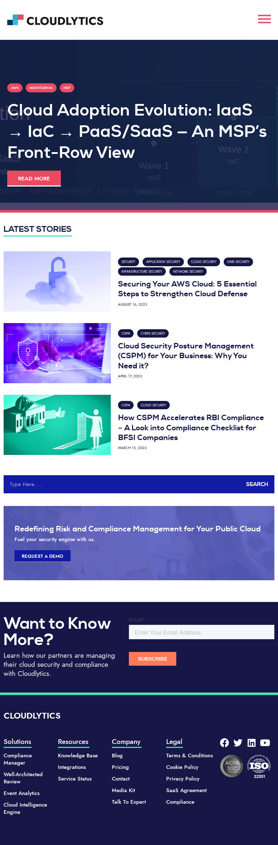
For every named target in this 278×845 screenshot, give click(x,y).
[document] (139, 422)
